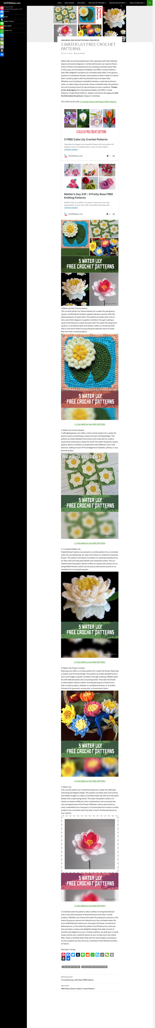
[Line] (82, 955)
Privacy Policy (9, 21)
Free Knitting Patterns (117, 3)
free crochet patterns (71, 967)
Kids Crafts (81, 3)
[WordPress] (102, 955)
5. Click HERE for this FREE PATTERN (89, 906)
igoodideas (80, 53)
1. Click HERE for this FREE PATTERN (89, 424)
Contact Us (8, 30)
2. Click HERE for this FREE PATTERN (89, 543)
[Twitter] (73, 955)
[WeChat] (107, 955)
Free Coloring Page (136, 3)
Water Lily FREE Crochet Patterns (95, 967)
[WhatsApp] (92, 955)
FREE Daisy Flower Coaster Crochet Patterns (78, 987)
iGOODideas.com (12, 3)
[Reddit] (87, 955)
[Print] (111, 955)
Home (60, 3)
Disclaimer (7, 26)
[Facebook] (68, 955)
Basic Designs (69, 3)
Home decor (94, 40)
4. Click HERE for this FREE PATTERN (89, 781)
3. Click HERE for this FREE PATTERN (89, 662)
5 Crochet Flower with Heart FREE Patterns (77, 978)
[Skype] (97, 955)
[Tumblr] (78, 955)
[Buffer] (63, 959)
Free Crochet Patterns (96, 3)
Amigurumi (65, 40)
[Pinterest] (63, 955)
